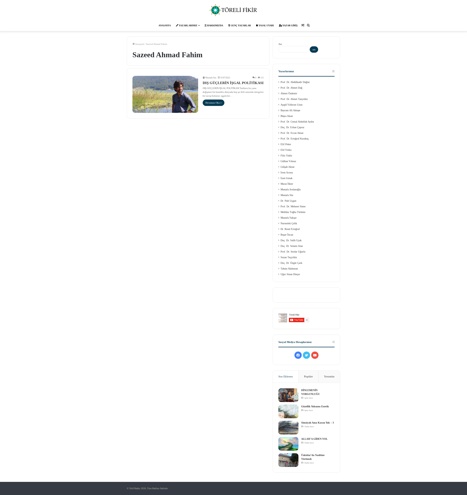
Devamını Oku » (213, 102)
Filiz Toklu (286, 155)
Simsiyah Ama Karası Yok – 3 (317, 422)
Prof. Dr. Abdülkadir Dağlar (295, 82)
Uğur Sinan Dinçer (290, 274)
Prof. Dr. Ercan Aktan (292, 133)
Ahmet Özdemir (289, 93)
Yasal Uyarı (266, 25)
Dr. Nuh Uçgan (288, 200)
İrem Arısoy (287, 172)
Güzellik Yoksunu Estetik (315, 406)
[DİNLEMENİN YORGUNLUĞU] (288, 395)
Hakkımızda (215, 25)
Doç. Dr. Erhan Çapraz (292, 127)
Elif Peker (286, 144)
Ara (280, 44)
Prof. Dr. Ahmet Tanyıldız (294, 99)
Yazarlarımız (187, 25)
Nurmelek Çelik (289, 223)
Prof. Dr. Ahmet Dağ (291, 87)
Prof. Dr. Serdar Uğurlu (293, 251)
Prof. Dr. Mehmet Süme (293, 206)
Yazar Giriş (290, 25)
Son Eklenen (285, 376)
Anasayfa (165, 25)
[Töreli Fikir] (233, 10)
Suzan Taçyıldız (289, 257)
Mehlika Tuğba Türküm (293, 212)
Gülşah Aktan (287, 167)
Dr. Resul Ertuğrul (290, 229)
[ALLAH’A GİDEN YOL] (288, 444)
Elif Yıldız (286, 150)
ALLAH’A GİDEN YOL (314, 439)
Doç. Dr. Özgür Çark (291, 263)
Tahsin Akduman (289, 268)
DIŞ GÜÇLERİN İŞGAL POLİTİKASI (233, 83)
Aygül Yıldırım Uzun (291, 104)
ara (313, 49)
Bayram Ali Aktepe (290, 110)
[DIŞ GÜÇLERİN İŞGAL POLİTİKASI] (165, 94)
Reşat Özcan (287, 234)
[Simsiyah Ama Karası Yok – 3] (288, 427)
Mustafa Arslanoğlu (291, 189)
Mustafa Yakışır (289, 217)
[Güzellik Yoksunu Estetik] (288, 411)
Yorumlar (329, 376)
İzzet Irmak (286, 178)
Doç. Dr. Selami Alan (292, 246)
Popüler (308, 376)
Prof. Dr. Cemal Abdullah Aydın (297, 121)
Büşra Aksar (287, 116)
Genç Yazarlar (240, 25)
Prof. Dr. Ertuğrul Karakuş (294, 138)
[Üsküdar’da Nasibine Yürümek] (288, 460)
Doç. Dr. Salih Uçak (291, 240)
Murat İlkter (287, 184)
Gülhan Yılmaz (288, 161)
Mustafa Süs (210, 77)
